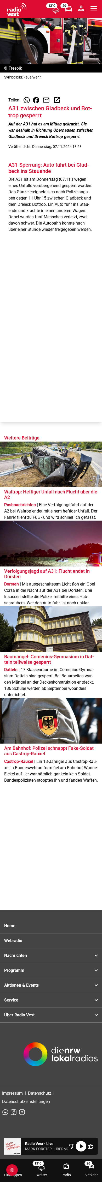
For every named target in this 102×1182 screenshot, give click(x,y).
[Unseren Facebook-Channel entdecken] (13, 1112)
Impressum (12, 1093)
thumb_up (90, 1146)
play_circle (81, 1146)
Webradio (13, 940)
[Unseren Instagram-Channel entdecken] (22, 1112)
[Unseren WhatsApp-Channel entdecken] (5, 1112)
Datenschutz (39, 1093)
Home (9, 925)
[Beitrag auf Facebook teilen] (36, 100)
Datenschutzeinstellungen (26, 1101)
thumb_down (72, 1146)
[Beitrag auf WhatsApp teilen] (27, 100)
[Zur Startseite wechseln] (16, 9)
